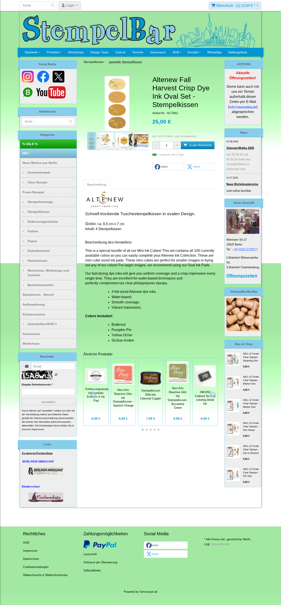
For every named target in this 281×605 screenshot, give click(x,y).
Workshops (76, 52)
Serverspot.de (148, 591)
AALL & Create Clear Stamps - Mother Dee (251, 380)
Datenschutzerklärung (46, 418)
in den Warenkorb (200, 145)
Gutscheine (31, 334)
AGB (176, 52)
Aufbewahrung (34, 304)
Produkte (53, 52)
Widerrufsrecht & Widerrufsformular (45, 575)
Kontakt (193, 52)
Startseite (31, 52)
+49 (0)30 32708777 (245, 249)
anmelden (48, 402)
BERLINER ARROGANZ (38, 461)
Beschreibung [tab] (96, 184)
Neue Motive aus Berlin (40, 163)
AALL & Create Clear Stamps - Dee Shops (251, 426)
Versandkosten (188, 136)
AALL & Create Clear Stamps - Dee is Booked (251, 449)
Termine (137, 52)
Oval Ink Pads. (199, 265)
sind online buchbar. (239, 190)
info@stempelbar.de (242, 107)
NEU (25, 153)
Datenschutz (31, 558)
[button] (168, 167)
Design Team (99, 52)
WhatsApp (214, 52)
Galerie (120, 52)
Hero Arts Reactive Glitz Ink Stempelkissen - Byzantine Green (178, 398)
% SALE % (30, 144)
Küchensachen (34, 314)
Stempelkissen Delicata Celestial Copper (150, 394)
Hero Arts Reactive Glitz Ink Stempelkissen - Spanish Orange (123, 397)
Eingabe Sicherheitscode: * (37, 384)
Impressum (158, 52)
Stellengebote (237, 52)
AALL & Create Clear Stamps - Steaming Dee (251, 357)
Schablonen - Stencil (38, 294)
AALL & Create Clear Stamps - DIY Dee (251, 472)
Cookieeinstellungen (36, 567)
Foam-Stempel (33, 192)
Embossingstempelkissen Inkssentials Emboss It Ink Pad (101, 395)
